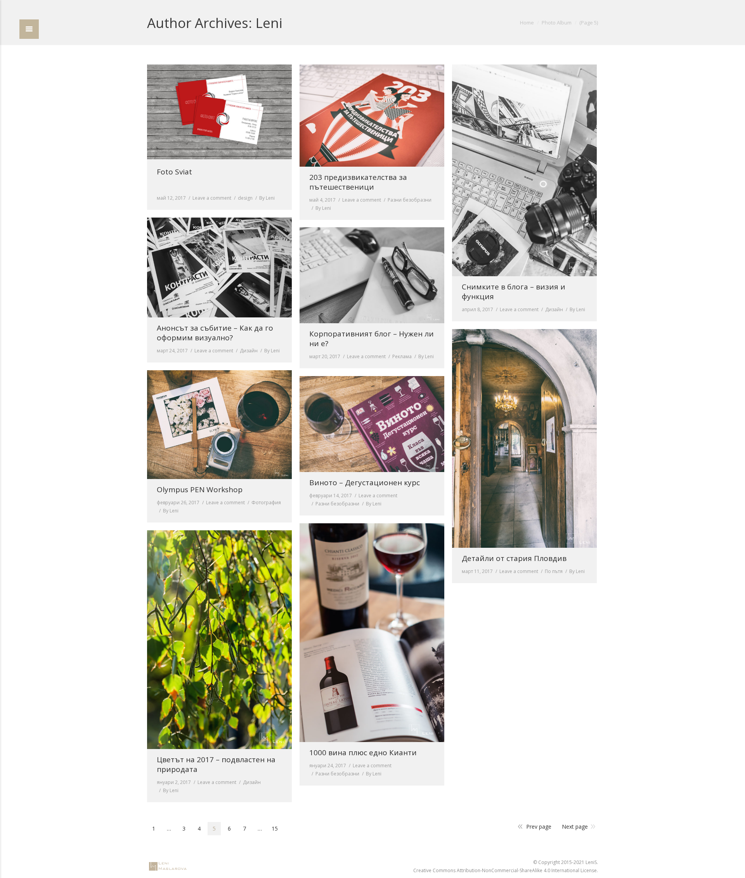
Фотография (266, 502)
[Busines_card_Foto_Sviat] (219, 111)
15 (275, 828)
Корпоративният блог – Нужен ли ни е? (371, 338)
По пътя (554, 571)
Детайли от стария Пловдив (514, 558)
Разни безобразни (409, 200)
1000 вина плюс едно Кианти (363, 753)
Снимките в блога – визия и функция (513, 291)
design (245, 198)
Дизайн (554, 309)
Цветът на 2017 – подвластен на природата (216, 764)
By (267, 198)
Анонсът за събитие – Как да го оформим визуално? (215, 333)
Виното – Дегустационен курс (364, 483)
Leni (269, 23)
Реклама (402, 356)
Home (527, 22)
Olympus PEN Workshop (200, 490)
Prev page (538, 826)
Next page (575, 826)
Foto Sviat (174, 172)
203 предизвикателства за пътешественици (358, 182)
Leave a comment (211, 198)
